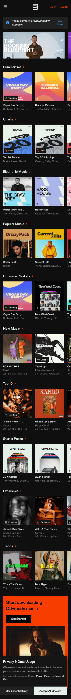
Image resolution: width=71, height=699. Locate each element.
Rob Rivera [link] (18, 529)
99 (4, 428)
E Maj (11, 536)
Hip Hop (22, 373)
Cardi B (39, 533)
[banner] (34, 57)
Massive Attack (45, 370)
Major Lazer (51, 109)
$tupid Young (43, 318)
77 (36, 373)
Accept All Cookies (50, 691)
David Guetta (27, 161)
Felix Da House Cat (25, 109)
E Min (43, 536)
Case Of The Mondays (49, 213)
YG (5, 588)
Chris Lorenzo (25, 213)
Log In (52, 7)
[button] (8, 96)
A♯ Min (12, 428)
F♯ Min (12, 373)
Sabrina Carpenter (57, 480)
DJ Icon (8, 109)
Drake (6, 266)
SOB (56, 318)
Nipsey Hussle (53, 588)
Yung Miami (42, 266)
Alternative (55, 373)
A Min (43, 373)
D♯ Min (44, 428)
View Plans (60, 22)
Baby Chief (52, 161)
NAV (6, 370)
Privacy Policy (43, 675)
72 (4, 373)
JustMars (9, 213)
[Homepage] (36, 7)
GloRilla (40, 480)
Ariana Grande (12, 533)
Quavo (39, 161)
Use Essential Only (17, 691)
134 (69, 536)
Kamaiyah (28, 588)
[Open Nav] (5, 6)
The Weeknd (10, 480)
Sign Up (64, 7)
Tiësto (39, 109)
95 (68, 428)
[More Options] (29, 105)
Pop (19, 536)
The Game (14, 588)
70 (36, 428)
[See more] (23, 67)
